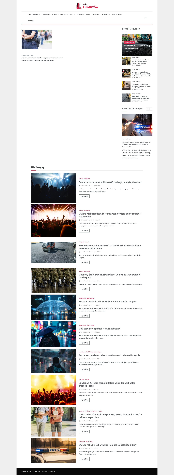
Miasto (54, 14)
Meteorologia (82, 298)
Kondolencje (89, 352)
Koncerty (81, 379)
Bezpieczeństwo (32, 14)
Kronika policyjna (126, 139)
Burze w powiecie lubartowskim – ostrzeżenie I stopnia (107, 301)
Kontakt (30, 20)
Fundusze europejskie (91, 411)
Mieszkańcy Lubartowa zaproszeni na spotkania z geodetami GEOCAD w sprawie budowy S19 (141, 99)
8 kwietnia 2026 (138, 101)
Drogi (80, 242)
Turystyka (95, 14)
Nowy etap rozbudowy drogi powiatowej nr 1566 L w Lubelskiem (141, 86)
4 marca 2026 (127, 147)
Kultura (81, 178)
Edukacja (81, 411)
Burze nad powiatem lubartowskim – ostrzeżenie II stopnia (109, 355)
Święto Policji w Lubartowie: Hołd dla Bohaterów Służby (108, 445)
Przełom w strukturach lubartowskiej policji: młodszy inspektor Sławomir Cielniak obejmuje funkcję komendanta (42, 59)
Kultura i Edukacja (66, 14)
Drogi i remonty (129, 42)
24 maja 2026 (137, 65)
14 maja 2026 (137, 77)
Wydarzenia (87, 178)
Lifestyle (105, 14)
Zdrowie (80, 14)
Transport (45, 14)
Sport (88, 14)
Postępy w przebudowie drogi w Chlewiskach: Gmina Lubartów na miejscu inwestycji (140, 63)
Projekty (100, 411)
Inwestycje (82, 352)
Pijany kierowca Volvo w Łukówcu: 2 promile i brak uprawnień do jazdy (136, 143)
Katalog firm (116, 14)
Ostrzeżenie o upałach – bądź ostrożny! (99, 328)
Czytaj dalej (84, 196)
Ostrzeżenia (90, 298)
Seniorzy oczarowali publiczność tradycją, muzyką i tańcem (110, 182)
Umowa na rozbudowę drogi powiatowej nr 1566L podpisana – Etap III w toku (141, 74)
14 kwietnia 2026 (138, 89)
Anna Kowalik (84, 185)
